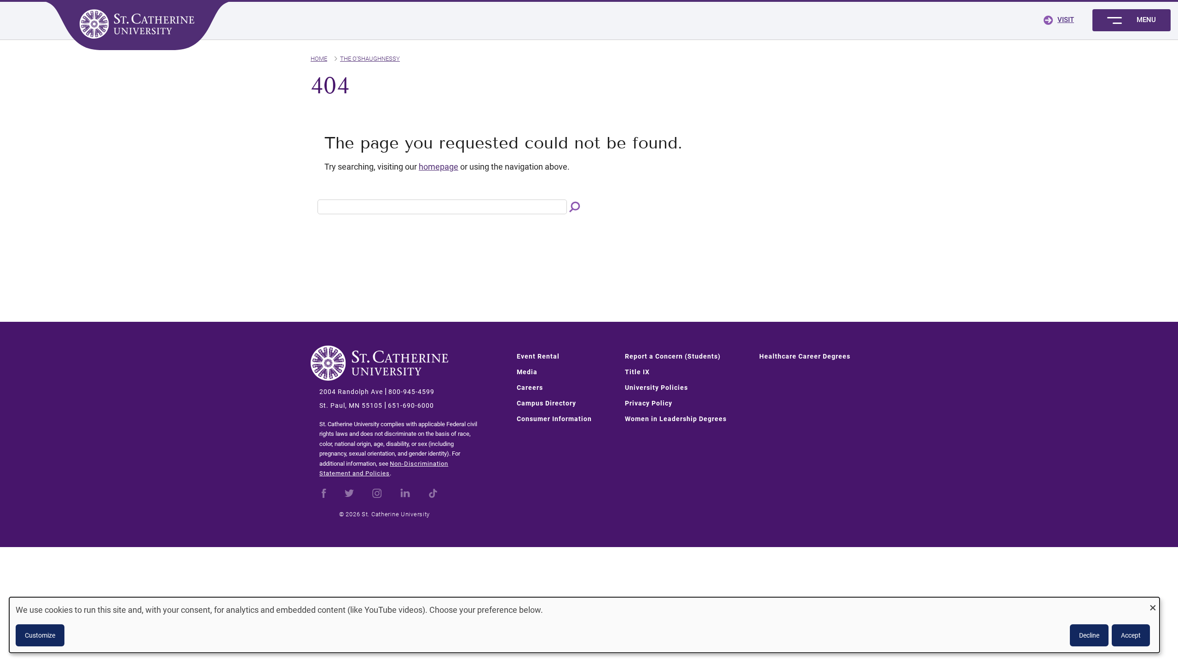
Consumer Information (554, 418)
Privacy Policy (648, 403)
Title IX (637, 372)
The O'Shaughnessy (370, 58)
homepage (438, 166)
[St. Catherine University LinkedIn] (405, 492)
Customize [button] (40, 635)
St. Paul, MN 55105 (350, 405)
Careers (530, 387)
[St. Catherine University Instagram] (377, 492)
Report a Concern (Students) (673, 356)
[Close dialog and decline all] (1153, 603)
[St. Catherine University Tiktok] (433, 492)
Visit (1065, 20)
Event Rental (538, 356)
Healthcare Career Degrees (804, 356)
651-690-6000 (411, 405)
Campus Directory (546, 403)
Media (527, 372)
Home (319, 58)
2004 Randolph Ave (351, 391)
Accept (1131, 635)
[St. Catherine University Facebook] (324, 492)
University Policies (656, 387)
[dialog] (584, 625)
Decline (1089, 635)
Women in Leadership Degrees (676, 418)
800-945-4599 (411, 391)
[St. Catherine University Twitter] (349, 492)
